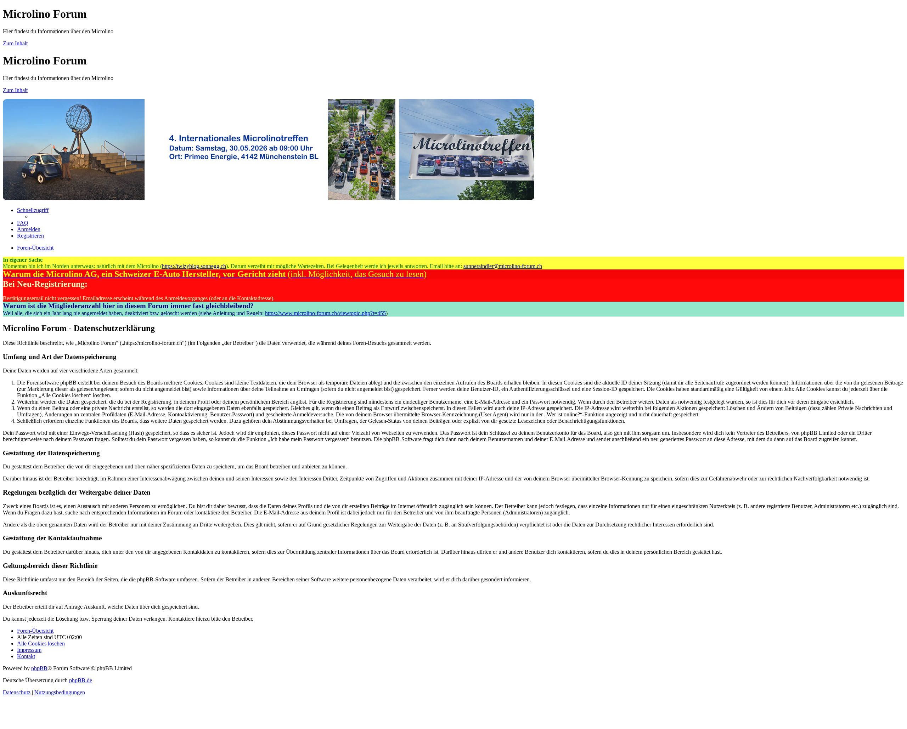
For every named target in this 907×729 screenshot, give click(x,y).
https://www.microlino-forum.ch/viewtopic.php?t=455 (325, 313)
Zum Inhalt (15, 43)
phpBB (39, 668)
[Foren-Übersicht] (268, 198)
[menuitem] (22, 223)
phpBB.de (80, 680)
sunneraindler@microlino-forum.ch (502, 266)
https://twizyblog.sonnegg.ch (194, 266)
